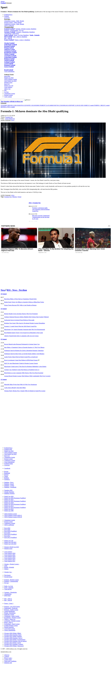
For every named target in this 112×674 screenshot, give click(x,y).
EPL (5, 90)
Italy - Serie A (8, 598)
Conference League (9, 460)
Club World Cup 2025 (10, 81)
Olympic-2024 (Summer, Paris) (12, 635)
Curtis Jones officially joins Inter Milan (15, 387)
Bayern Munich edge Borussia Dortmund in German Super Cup (22, 344)
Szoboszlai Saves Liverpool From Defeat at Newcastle (19, 320)
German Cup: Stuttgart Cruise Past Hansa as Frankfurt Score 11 (21, 369)
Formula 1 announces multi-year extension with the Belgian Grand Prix (41, 209)
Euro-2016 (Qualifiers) (10, 534)
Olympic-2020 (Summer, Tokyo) (13, 638)
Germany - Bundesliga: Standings (25, 32)
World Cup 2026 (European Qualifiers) (15, 498)
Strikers (6, 569)
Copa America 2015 (9, 559)
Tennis (6, 476)
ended (86, 105)
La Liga (6, 92)
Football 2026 (8, 449)
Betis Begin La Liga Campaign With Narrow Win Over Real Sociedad (23, 373)
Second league (8, 577)
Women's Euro (8, 82)
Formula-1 (7, 479)
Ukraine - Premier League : (11, 564)
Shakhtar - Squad (9, 484)
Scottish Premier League (11, 625)
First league (7, 575)
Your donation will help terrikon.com (12, 101)
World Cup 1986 (8, 510)
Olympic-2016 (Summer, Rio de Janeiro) (15, 641)
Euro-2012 (7, 536)
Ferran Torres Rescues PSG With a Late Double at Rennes (20, 305)
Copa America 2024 (9, 553)
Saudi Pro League (9, 614)
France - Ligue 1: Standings (22, 40)
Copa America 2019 (9, 556)
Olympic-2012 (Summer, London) (13, 644)
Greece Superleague (9, 630)
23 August (4, 308)
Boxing (6, 471)
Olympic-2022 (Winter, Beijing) (13, 636)
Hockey (6, 474)
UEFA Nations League (10, 79)
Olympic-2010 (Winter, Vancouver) (14, 646)
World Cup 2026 (8, 78)
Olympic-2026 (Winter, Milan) (12, 633)
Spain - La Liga (8, 586)
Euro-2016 (7, 532)
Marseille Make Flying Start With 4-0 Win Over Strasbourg (20, 384)
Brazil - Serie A (8, 622)
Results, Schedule (9, 567)
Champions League (9, 93)
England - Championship (11, 30)
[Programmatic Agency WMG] (1, 666)
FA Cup (21, 30)
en (2, 1)
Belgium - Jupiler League (11, 609)
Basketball (7, 473)
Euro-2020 (7, 529)
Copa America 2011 (9, 561)
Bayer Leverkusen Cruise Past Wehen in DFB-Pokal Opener (21, 360)
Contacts (6, 656)
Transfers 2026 (8, 490)
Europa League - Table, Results (13, 22)
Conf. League (8, 96)
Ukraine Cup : (8, 572)
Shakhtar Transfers (9, 493)
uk (1, 1)
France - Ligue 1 (8, 603)
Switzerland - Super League (12, 624)
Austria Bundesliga (9, 611)
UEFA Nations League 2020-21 (13, 515)
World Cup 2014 (8, 506)
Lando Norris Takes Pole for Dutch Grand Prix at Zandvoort (21, 357)
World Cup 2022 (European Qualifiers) (15, 501)
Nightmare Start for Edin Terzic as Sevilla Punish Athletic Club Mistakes (24, 353)
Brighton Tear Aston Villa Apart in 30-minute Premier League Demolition (24, 323)
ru (4, 1)
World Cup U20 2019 (10, 544)
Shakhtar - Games (9, 485)
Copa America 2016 (9, 558)
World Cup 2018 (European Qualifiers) (15, 504)
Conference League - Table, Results (14, 24)
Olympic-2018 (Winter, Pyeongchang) (14, 639)
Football (3, 3)
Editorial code (8, 662)
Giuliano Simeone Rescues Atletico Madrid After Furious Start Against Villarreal (26, 317)
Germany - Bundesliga (10, 592)
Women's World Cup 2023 (11, 547)
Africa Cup (7, 89)
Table (5, 565)
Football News (8, 14)
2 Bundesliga (7, 33)
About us (6, 655)
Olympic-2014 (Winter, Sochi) (12, 642)
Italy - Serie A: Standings (20, 36)
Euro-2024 (7, 76)
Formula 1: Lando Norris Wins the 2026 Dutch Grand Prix (20, 326)
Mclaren (14, 197)
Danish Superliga (9, 627)
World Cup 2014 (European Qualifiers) (15, 507)
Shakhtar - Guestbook (10, 487)
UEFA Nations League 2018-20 (13, 517)
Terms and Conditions (10, 661)
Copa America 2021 (9, 555)
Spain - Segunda (8, 587)
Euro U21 (7, 84)
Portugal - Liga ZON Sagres (12, 606)
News (3, 290)
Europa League (8, 95)
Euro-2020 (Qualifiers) (10, 531)
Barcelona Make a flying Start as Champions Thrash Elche (20, 299)
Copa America (8, 87)
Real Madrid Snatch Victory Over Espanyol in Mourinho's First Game (23, 332)
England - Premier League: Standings (26, 29)
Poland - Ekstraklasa (9, 613)
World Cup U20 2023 (10, 542)
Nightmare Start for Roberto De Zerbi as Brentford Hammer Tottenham (24, 350)
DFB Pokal (16, 33)
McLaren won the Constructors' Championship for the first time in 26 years (41, 217)
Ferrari (19, 197)
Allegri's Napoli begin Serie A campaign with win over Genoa (21, 336)
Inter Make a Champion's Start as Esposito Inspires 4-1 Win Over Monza (24, 347)
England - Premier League (11, 579)
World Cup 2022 (8, 499)
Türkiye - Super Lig (9, 619)
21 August (4, 379)
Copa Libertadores (9, 71)
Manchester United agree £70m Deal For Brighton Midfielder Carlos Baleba (25, 366)
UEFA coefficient (9, 25)
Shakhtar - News (8, 482)
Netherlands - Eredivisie (11, 608)
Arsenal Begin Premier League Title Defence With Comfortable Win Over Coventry (27, 376)
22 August (4, 339)
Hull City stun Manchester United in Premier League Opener (21, 363)
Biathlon (6, 478)
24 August (4, 294)
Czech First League (9, 628)
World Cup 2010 (8, 509)
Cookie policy (8, 659)
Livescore (7, 18)
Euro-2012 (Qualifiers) (10, 537)
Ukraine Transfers (9, 492)
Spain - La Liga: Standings (21, 35)
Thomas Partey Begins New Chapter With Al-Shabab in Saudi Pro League (24, 391)
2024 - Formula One (35, 203)
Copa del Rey (8, 589)
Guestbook (7, 468)
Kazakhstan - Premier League (12, 617)
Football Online (8, 463)
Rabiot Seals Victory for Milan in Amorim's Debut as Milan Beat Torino (24, 302)
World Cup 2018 (8, 502)
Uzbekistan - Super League (11, 616)
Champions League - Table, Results (14, 21)
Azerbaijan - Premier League (12, 621)
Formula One (9, 117)
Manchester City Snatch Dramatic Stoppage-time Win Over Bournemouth (24, 329)
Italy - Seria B (8, 38)
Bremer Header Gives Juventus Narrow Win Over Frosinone (21, 313)
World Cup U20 (8, 85)
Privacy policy (8, 658)
